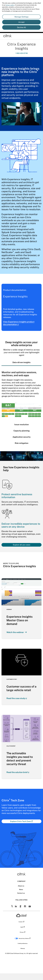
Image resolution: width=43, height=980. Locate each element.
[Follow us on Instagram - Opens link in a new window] (25, 906)
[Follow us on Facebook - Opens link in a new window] (21, 906)
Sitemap (22, 948)
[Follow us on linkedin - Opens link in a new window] (16, 906)
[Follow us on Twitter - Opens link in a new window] (12, 906)
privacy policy (10, 5)
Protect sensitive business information (17, 496)
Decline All (21, 27)
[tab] (21, 362)
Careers (21, 921)
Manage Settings (21, 17)
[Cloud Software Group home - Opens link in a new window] (21, 916)
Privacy (22, 932)
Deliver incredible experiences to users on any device (21, 525)
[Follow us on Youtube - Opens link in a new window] (30, 906)
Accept (21, 22)
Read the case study (15, 698)
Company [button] (21, 881)
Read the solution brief (17, 772)
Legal (21, 927)
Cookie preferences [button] (23, 943)
